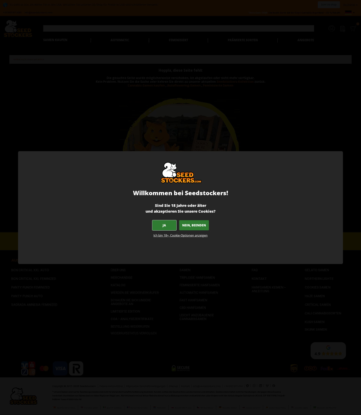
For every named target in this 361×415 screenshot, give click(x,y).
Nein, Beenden (194, 225)
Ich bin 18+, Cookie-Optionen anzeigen (180, 235)
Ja (164, 225)
